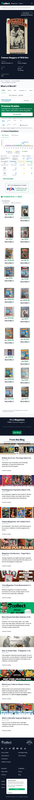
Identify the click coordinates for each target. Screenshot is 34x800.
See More (17, 432)
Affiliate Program (6, 762)
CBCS (9, 90)
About (20, 771)
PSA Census (15, 135)
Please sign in (25, 125)
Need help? (4, 771)
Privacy (3, 784)
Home (2, 80)
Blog (19, 774)
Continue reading (6, 470)
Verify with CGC (29, 158)
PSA (15, 90)
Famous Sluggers (16, 80)
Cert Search (26, 13)
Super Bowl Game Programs (10, 466)
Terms (3, 787)
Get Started (17, 114)
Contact (3, 774)
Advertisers (4, 759)
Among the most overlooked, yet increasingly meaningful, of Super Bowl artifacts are (15, 463)
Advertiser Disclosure (27, 15)
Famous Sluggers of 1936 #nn (9, 82)
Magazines (7, 80)
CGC (3, 90)
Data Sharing (22, 755)
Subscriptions (5, 755)
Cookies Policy (19, 785)
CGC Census (5, 135)
